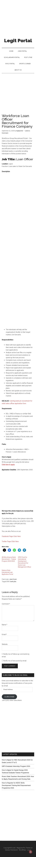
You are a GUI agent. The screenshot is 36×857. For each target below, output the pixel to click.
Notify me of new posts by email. (15, 661)
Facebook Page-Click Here (11, 536)
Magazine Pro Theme (23, 848)
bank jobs (13, 581)
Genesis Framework (11, 850)
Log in (29, 850)
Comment (6, 604)
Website (5, 644)
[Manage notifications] (30, 851)
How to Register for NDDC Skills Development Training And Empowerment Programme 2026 (16, 785)
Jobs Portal (12, 579)
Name (4, 625)
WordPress (22, 850)
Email (4, 634)
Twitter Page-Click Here (10, 541)
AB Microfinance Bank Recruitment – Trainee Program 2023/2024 (9, 559)
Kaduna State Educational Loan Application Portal (7, 572)
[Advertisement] (18, 17)
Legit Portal (18, 40)
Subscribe (9, 697)
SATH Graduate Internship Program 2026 (16, 766)
